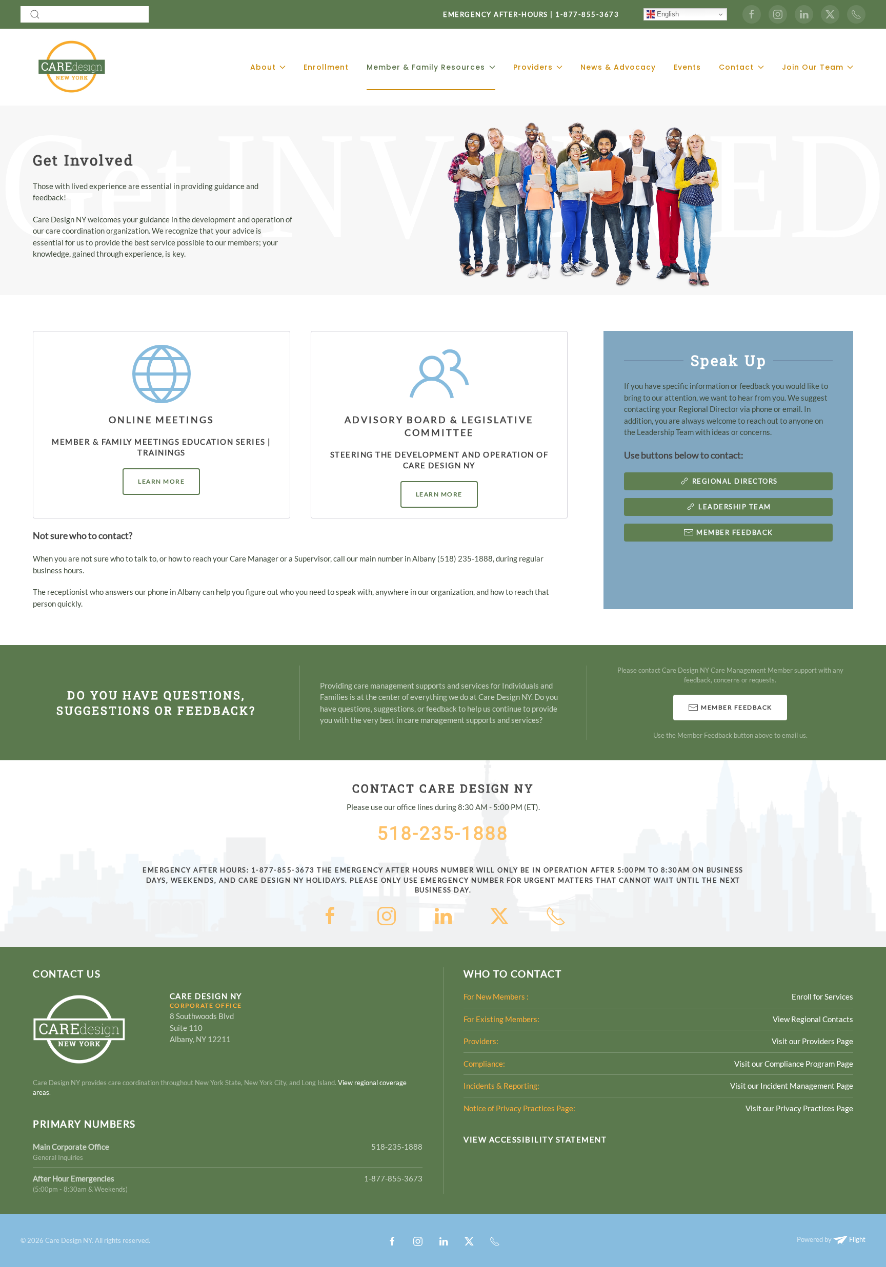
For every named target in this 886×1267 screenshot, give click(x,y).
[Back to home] (71, 67)
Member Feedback (734, 532)
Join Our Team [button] (812, 67)
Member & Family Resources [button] (426, 67)
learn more (161, 481)
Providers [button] (533, 67)
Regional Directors (735, 481)
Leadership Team (734, 507)
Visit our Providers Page (812, 1041)
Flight (856, 1239)
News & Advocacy (618, 67)
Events (687, 67)
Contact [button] (736, 67)
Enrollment (326, 67)
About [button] (263, 67)
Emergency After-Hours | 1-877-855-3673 (531, 14)
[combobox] (85, 14)
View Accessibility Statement (535, 1139)
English (667, 14)
